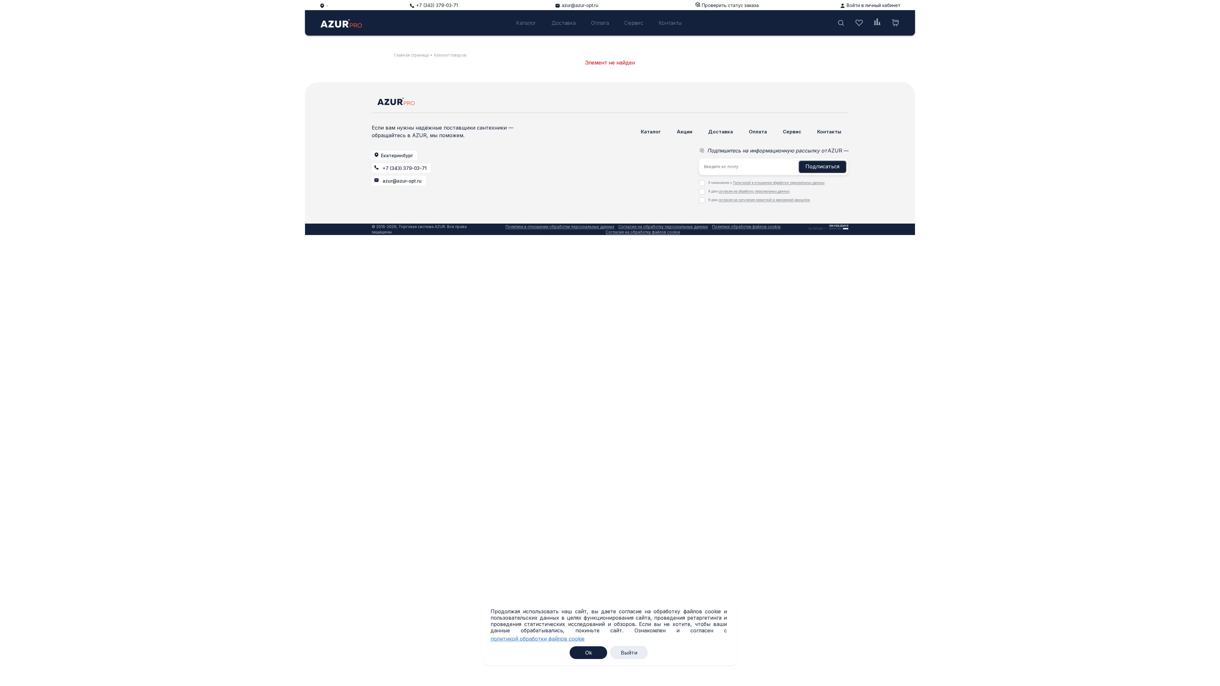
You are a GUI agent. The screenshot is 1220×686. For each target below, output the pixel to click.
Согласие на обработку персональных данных (663, 226)
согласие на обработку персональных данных (754, 191)
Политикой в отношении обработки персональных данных (778, 183)
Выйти (629, 652)
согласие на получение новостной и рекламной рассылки (764, 200)
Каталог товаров (450, 55)
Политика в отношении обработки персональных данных (559, 226)
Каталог (526, 23)
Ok (588, 652)
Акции (684, 132)
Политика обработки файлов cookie (746, 226)
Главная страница (411, 55)
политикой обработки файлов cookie (538, 638)
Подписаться (822, 166)
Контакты (670, 23)
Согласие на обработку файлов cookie (643, 232)
